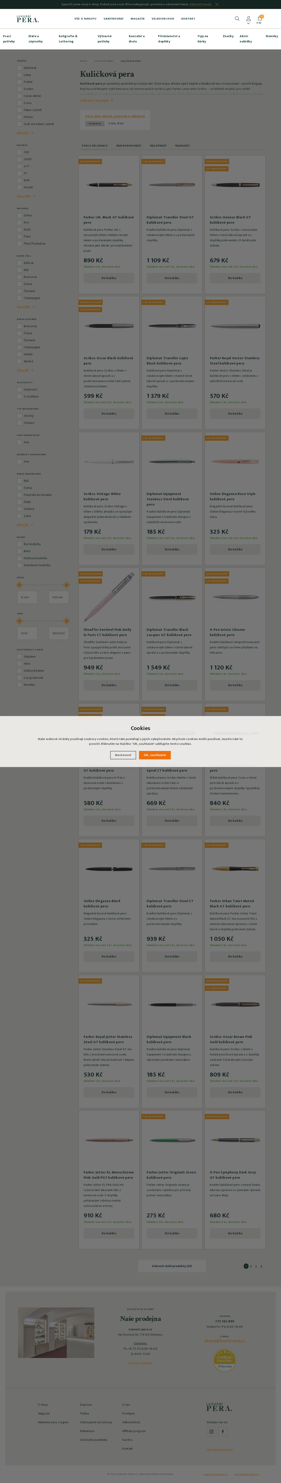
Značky (228, 36)
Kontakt (188, 18)
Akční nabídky (246, 39)
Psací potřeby (9, 39)
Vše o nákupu (85, 18)
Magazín (138, 18)
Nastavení (123, 755)
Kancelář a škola (137, 39)
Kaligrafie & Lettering (68, 39)
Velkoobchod (163, 18)
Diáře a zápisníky (36, 39)
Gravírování (114, 18)
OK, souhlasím (155, 755)
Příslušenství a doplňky (169, 39)
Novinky (272, 36)
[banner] (28, 18)
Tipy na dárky (202, 39)
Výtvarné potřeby (105, 39)
